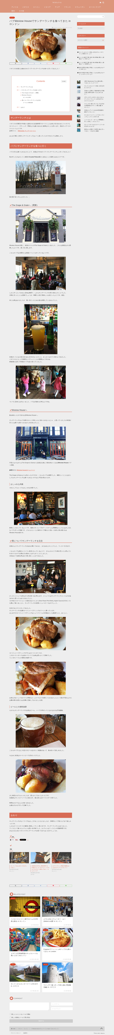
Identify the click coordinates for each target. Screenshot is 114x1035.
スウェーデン (80, 7)
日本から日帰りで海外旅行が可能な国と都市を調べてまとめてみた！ (94, 92)
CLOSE (64, 81)
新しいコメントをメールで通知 (21, 1014)
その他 (21, 11)
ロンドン (12, 17)
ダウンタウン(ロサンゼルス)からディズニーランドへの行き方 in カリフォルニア (94, 99)
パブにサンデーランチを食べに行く (31, 90)
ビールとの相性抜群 (28, 102)
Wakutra (57, 2)
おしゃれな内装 (27, 97)
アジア (57, 7)
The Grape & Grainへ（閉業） (31, 92)
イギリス (25, 7)
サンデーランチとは (27, 87)
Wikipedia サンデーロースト (27, 131)
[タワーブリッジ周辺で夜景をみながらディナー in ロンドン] (61, 857)
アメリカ (15, 7)
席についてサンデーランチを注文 (31, 100)
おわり (23, 107)
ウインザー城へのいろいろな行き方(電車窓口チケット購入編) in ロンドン (94, 105)
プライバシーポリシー (16, 1033)
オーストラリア (95, 7)
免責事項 (25, 1033)
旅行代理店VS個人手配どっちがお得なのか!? (91, 67)
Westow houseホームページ (26, 470)
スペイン (36, 7)
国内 (13, 11)
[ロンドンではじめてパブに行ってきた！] (19, 857)
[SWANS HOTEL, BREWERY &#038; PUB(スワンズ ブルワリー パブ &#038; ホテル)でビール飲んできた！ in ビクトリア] (40, 857)
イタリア (47, 7)
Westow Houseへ (27, 95)
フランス (67, 7)
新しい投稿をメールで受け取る (21, 1017)
